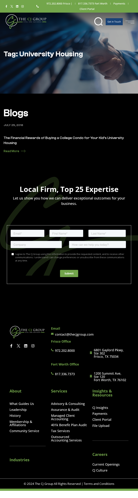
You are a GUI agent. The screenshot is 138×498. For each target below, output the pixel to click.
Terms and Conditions (99, 484)
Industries (19, 459)
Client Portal (87, 9)
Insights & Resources (102, 393)
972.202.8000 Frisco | (59, 3)
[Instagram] (22, 6)
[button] (98, 21)
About (16, 391)
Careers (99, 454)
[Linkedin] (17, 6)
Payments (119, 3)
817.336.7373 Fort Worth (92, 3)
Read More (11, 151)
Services (59, 391)
